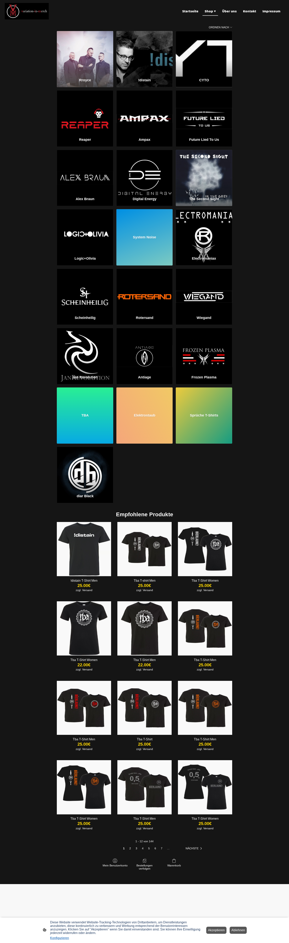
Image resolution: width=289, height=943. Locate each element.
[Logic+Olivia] (85, 231)
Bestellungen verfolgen (144, 867)
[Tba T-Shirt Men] (144, 628)
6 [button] (155, 848)
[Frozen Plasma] (204, 350)
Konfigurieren (59, 938)
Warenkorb (174, 865)
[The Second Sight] (204, 171)
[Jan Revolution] (85, 350)
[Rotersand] (144, 290)
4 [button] (143, 848)
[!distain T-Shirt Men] (84, 549)
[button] (194, 849)
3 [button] (136, 848)
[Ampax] (144, 112)
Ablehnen (238, 930)
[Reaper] (85, 112)
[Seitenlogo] (27, 11)
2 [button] (130, 848)
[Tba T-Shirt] (144, 708)
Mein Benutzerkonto (115, 865)
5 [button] (149, 848)
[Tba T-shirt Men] (144, 549)
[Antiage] (144, 350)
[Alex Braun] (85, 171)
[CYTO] (204, 53)
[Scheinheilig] (85, 290)
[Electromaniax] (204, 231)
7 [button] (161, 848)
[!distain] (144, 53)
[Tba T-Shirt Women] (205, 549)
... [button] (168, 848)
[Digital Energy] (144, 171)
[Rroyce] (85, 53)
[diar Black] (85, 468)
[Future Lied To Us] (204, 112)
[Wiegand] (204, 290)
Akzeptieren (216, 930)
